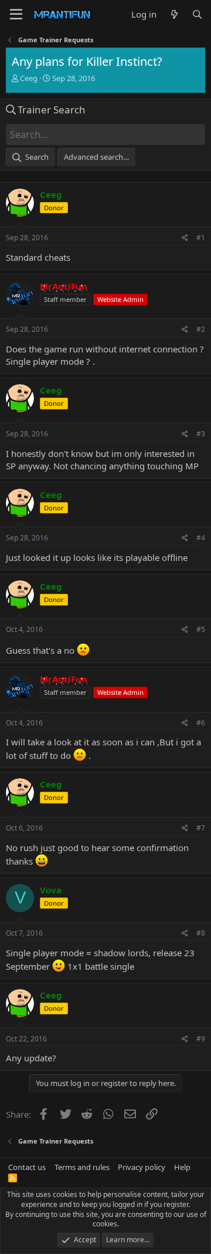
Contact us (27, 1167)
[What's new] (173, 14)
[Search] (197, 14)
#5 (200, 629)
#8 (200, 933)
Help (182, 1167)
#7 (200, 828)
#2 (200, 329)
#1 (200, 238)
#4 (200, 538)
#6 (200, 723)
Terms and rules (82, 1167)
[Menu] (16, 14)
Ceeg (29, 78)
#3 (200, 434)
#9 (200, 1039)
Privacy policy (141, 1167)
